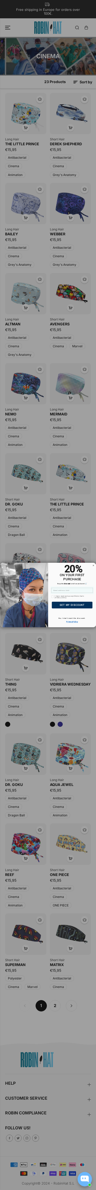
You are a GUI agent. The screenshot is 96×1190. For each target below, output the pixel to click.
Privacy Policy (72, 622)
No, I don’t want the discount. (72, 618)
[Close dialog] (93, 565)
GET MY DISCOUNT (71, 605)
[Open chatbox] (85, 1179)
